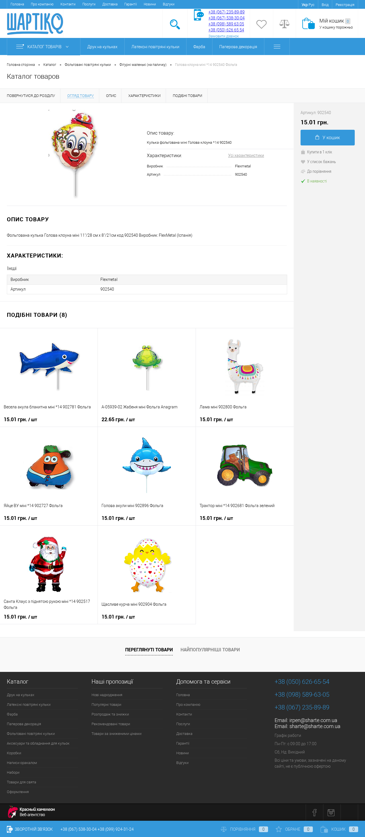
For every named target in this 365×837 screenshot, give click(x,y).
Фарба (199, 46)
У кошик (331, 137)
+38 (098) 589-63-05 (302, 695)
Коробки (14, 753)
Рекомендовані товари (111, 724)
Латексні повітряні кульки (155, 46)
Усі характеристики (246, 155)
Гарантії (130, 4)
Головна (17, 4)
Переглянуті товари (149, 650)
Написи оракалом (22, 763)
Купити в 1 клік (319, 152)
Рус (312, 5)
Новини (150, 4)
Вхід (325, 5)
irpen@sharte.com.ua (313, 720)
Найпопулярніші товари (210, 650)
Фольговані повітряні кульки (31, 733)
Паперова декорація (238, 46)
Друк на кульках (102, 46)
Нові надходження (107, 695)
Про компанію (42, 4)
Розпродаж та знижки (110, 714)
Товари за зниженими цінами (116, 733)
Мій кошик (334, 21)
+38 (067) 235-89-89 (226, 12)
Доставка (109, 4)
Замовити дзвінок (223, 36)
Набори (13, 772)
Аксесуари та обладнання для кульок (38, 743)
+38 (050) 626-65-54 (302, 682)
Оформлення (18, 792)
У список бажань (321, 161)
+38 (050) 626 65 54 (226, 30)
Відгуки (169, 4)
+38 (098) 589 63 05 (226, 24)
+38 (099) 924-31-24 (116, 829)
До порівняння (319, 171)
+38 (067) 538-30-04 (78, 829)
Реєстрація (345, 5)
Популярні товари (106, 704)
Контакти (68, 4)
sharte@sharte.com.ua (314, 726)
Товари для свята (21, 782)
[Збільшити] (73, 154)
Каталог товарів (44, 46)
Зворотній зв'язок (33, 829)
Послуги (89, 4)
